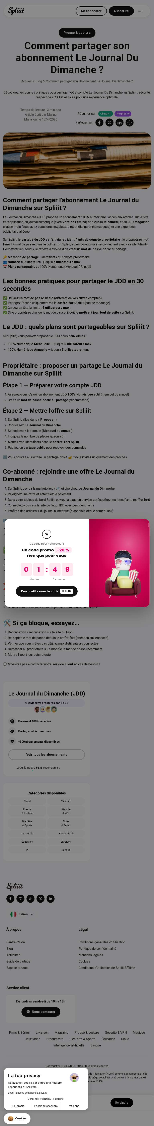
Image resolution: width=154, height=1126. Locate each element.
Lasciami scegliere (46, 1105)
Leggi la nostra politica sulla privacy (27, 1092)
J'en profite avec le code (45, 591)
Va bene (74, 1105)
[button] (17, 1118)
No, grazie (17, 1105)
